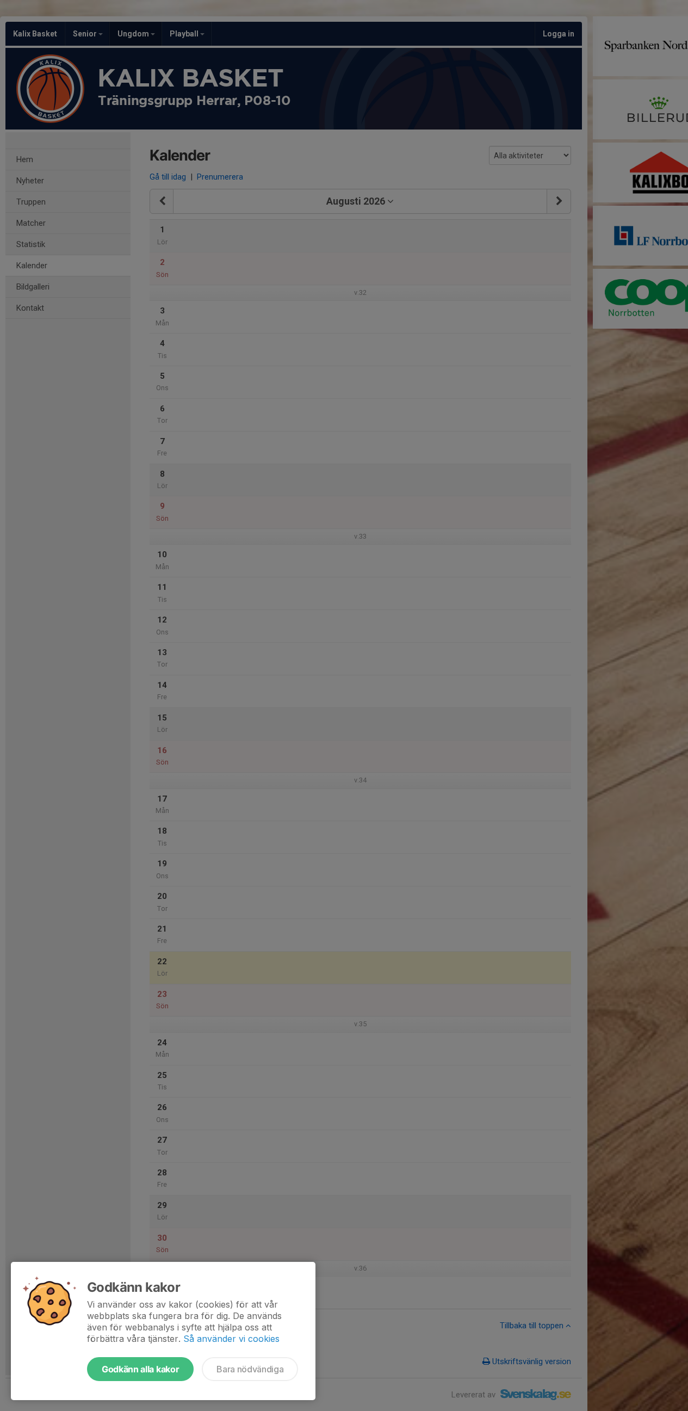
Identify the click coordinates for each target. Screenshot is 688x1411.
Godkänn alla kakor (140, 1369)
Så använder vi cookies (231, 1338)
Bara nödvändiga (249, 1369)
